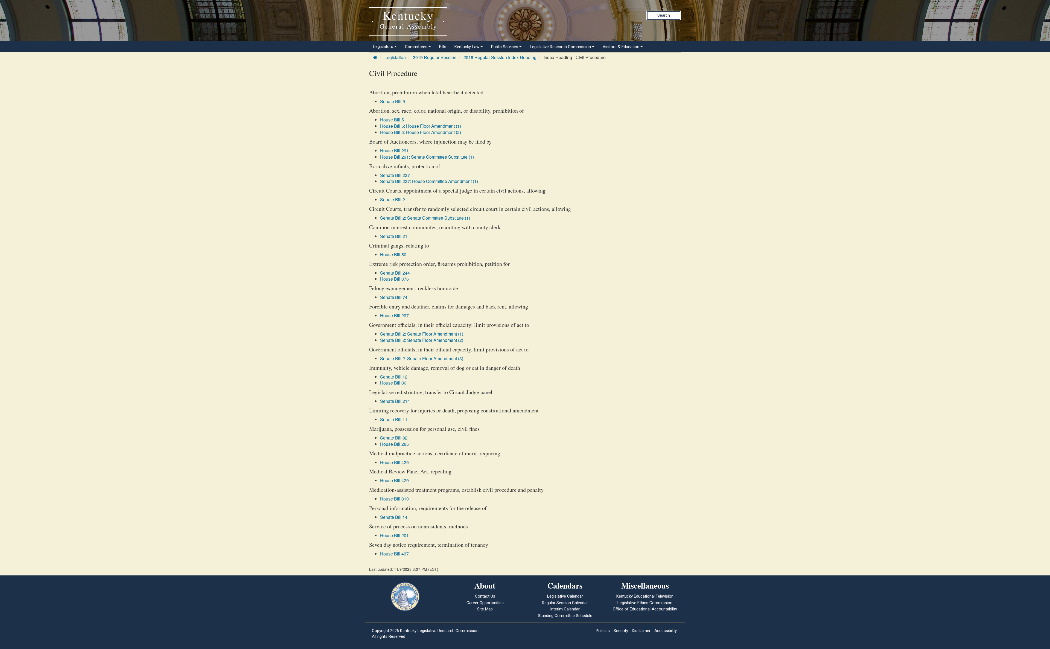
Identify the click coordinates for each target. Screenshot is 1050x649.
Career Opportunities (485, 602)
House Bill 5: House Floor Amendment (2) (420, 132)
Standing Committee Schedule (565, 615)
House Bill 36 (393, 383)
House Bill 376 (394, 279)
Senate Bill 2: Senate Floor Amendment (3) (421, 358)
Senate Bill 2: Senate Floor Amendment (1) (421, 334)
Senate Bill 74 (393, 297)
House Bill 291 (394, 150)
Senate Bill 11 (393, 419)
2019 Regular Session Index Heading (499, 57)
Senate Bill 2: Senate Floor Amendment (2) (421, 340)
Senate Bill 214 (395, 401)
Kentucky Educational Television (644, 596)
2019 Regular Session (434, 57)
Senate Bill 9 (392, 101)
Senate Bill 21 (393, 236)
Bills (442, 46)
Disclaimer (641, 630)
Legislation (395, 57)
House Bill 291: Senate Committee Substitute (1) (427, 157)
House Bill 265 (394, 444)
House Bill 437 (394, 554)
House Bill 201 (394, 535)
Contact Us (485, 596)
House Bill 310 (394, 499)
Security (621, 630)
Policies (603, 630)
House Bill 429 (394, 462)
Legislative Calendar (565, 596)
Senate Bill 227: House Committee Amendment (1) (429, 181)
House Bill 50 (393, 254)
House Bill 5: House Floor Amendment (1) (420, 126)
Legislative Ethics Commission (644, 602)
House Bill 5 (392, 120)
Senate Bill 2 (392, 199)
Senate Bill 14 (393, 517)
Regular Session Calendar (565, 602)
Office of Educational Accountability (645, 609)
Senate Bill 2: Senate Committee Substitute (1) (425, 218)
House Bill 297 (394, 315)
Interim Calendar (565, 609)
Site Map (485, 609)
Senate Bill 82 (393, 438)
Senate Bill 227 (395, 175)
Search (663, 15)
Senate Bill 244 (395, 273)
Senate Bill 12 (393, 377)
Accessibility (665, 630)
